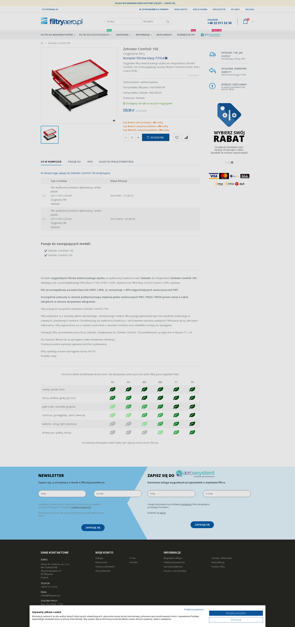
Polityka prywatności (194, 609)
